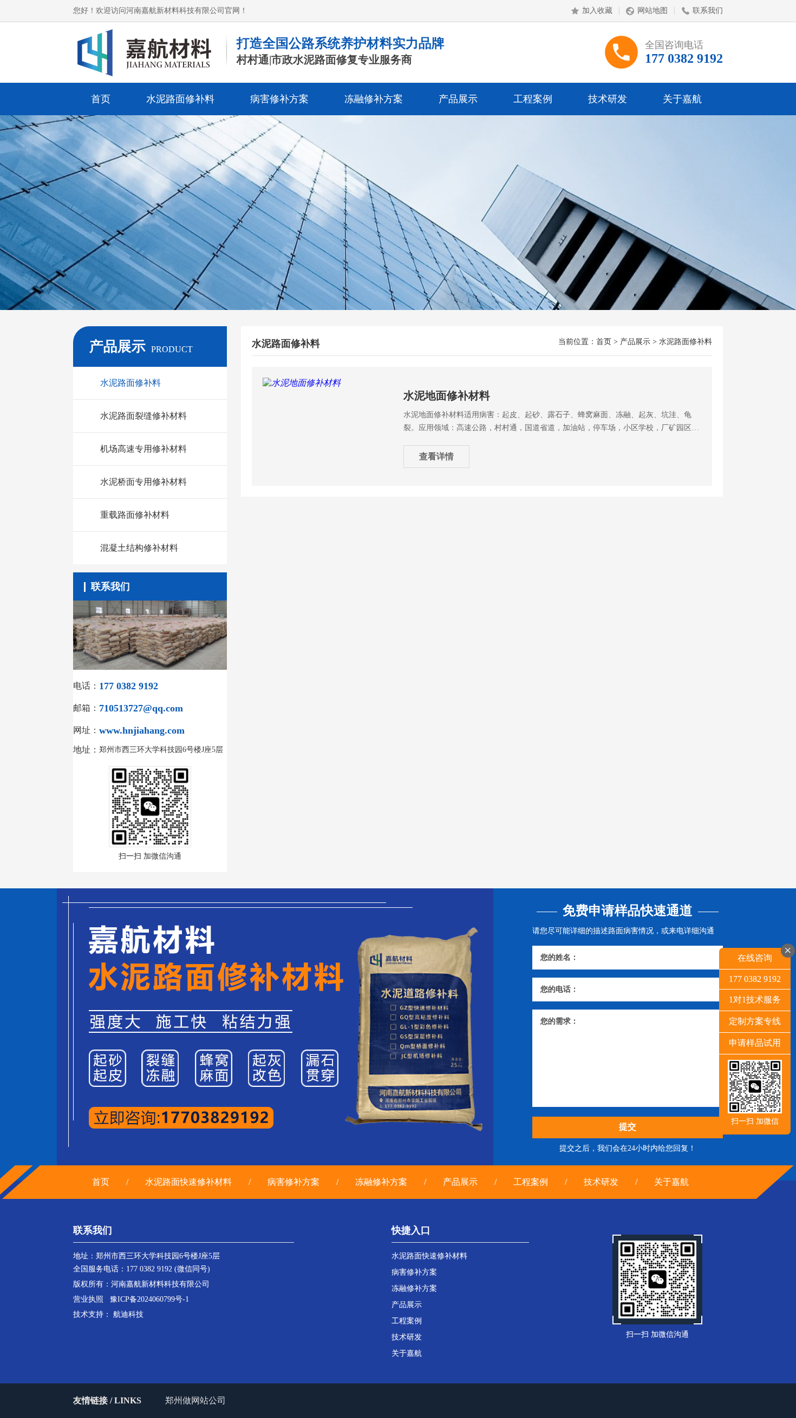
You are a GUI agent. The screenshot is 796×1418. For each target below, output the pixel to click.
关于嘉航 (682, 99)
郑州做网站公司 (195, 1400)
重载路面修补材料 (134, 514)
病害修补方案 (279, 99)
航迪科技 (128, 1314)
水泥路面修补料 (180, 99)
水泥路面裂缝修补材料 (143, 415)
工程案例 (532, 99)
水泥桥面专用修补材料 (143, 481)
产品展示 (458, 99)
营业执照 (88, 1299)
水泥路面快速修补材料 (188, 1181)
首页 (100, 99)
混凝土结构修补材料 (139, 547)
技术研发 (607, 99)
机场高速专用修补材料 (143, 448)
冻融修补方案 (373, 99)
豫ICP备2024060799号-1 (149, 1299)
